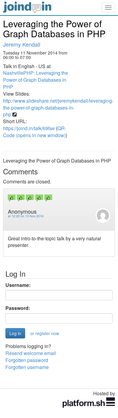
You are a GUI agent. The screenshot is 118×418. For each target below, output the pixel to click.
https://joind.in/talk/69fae (29, 128)
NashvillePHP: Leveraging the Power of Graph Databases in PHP (35, 79)
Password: (17, 308)
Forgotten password (26, 360)
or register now (44, 333)
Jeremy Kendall (21, 44)
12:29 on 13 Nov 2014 (27, 216)
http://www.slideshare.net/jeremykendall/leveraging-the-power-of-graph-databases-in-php (58, 107)
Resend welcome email (30, 353)
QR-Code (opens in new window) (34, 132)
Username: (18, 285)
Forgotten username (27, 367)
